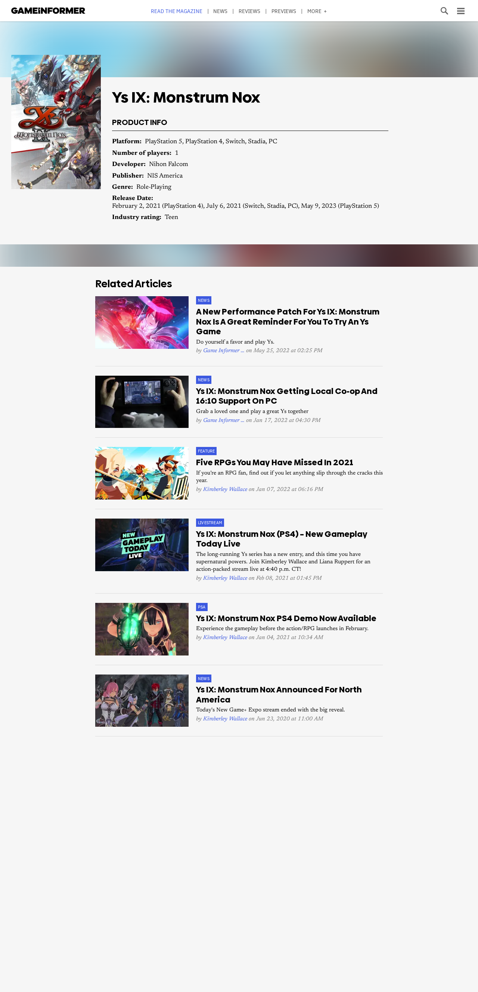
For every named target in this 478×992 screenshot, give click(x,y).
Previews (284, 11)
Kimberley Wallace (225, 489)
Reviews (250, 11)
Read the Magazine (176, 11)
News (220, 11)
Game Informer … (224, 351)
